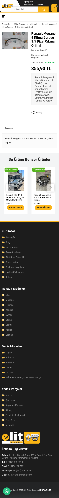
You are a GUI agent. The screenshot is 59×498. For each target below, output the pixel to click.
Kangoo (9, 310)
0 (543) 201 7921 (13, 466)
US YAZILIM (45, 490)
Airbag (9, 410)
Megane (35, 57)
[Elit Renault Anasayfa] (7, 6)
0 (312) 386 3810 (12, 462)
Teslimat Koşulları (15, 267)
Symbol (9, 315)
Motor (9, 395)
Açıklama (9, 128)
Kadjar (9, 329)
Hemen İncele (15, 207)
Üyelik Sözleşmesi (15, 272)
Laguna (9, 334)
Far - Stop (10, 420)
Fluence (9, 305)
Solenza (10, 357)
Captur (9, 325)
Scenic (9, 320)
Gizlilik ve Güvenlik (15, 257)
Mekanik (33, 24)
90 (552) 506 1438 (16, 470)
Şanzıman (10, 400)
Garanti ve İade (13, 252)
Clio (8, 295)
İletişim (40, 5)
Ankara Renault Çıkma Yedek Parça (23, 377)
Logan (9, 352)
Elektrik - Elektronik (15, 415)
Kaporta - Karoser (14, 405)
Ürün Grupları (19, 24)
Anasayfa (6, 24)
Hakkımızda (28, 5)
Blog (8, 242)
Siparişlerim (28, 2)
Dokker (9, 372)
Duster (9, 367)
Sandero (10, 362)
